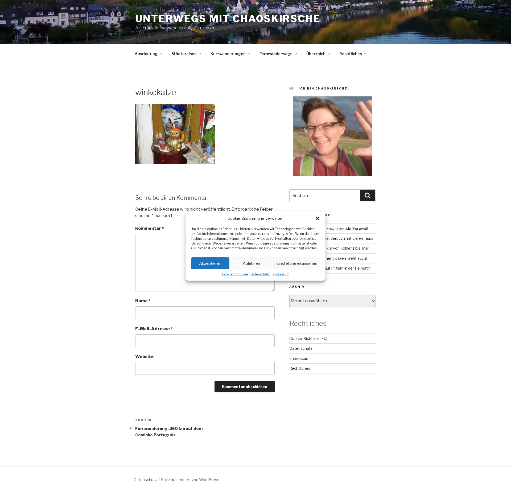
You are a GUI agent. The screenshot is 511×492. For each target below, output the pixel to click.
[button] (317, 218)
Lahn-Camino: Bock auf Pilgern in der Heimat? (329, 268)
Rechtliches (350, 53)
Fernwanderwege (275, 53)
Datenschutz (260, 274)
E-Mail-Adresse (154, 328)
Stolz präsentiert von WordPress (190, 479)
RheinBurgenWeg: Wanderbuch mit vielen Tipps (331, 238)
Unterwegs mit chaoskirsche (228, 19)
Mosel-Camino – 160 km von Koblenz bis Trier (329, 248)
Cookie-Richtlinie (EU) (308, 338)
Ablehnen (251, 263)
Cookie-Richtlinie (235, 274)
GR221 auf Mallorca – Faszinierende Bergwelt (329, 228)
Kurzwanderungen (228, 53)
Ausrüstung (146, 53)
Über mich (315, 53)
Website (144, 356)
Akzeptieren (210, 263)
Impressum (281, 274)
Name (143, 300)
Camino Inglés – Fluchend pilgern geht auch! (328, 258)
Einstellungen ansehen (296, 263)
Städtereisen (184, 53)
